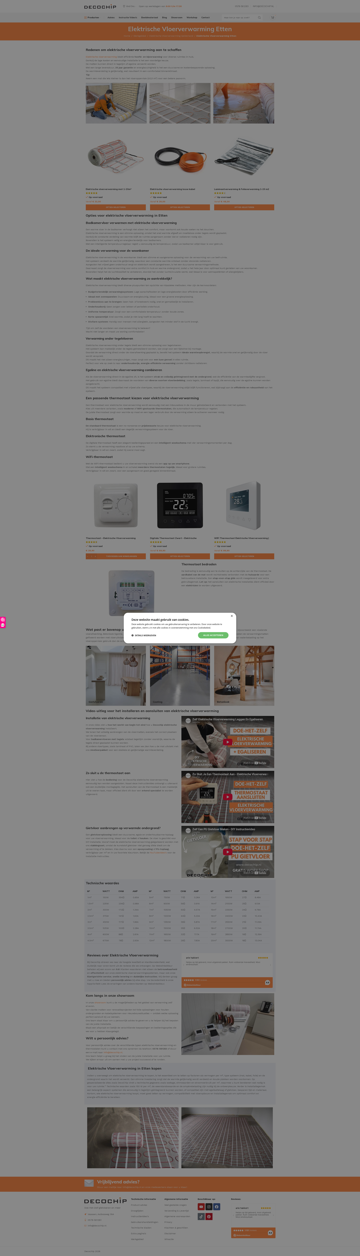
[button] (143, 635)
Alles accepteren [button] (213, 635)
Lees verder (217, 627)
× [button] (232, 616)
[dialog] (180, 628)
